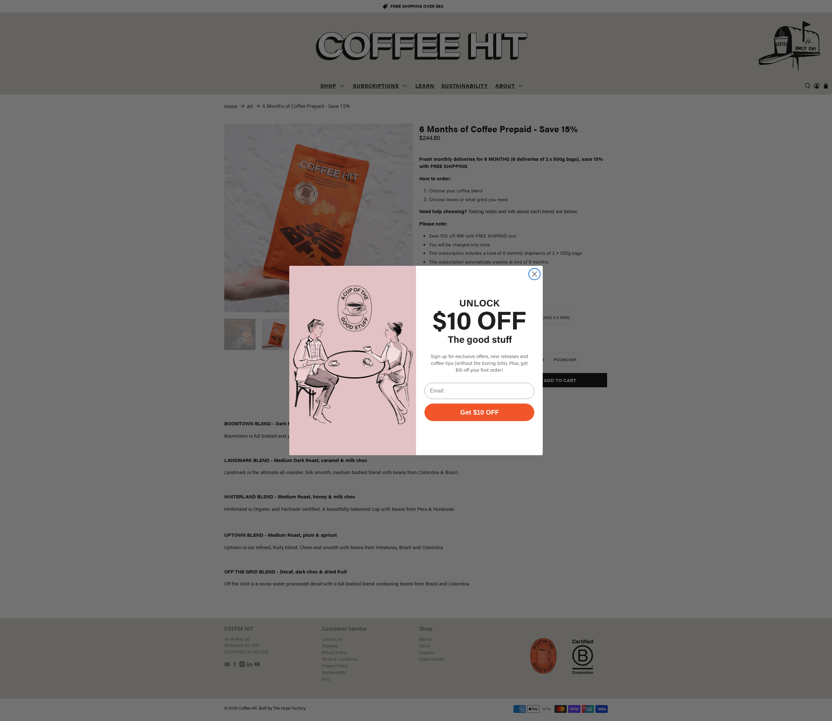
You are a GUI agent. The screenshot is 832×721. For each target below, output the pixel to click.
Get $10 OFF (479, 412)
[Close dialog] (534, 274)
